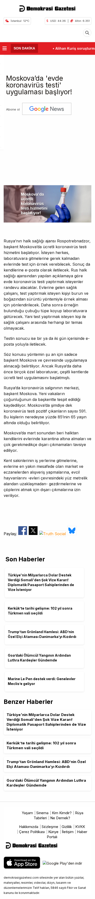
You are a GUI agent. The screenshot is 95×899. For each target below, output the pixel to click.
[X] (33, 533)
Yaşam (27, 813)
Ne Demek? (60, 818)
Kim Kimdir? (62, 813)
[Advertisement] (47, 147)
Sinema (42, 813)
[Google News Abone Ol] (46, 109)
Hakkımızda (28, 826)
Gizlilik (67, 826)
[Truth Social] (53, 533)
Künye (53, 831)
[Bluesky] (71, 533)
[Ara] (87, 33)
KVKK (80, 826)
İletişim (68, 831)
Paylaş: (11, 533)
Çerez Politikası (32, 831)
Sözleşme (50, 826)
